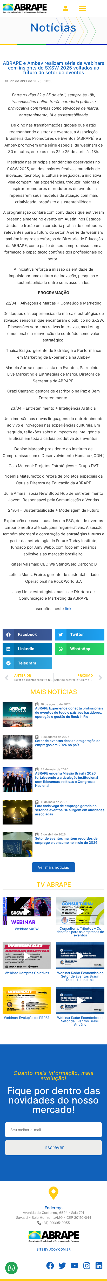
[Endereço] (53, 1193)
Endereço (54, 1207)
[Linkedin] (98, 1265)
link (68, 608)
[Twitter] (62, 1265)
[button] (82, 8)
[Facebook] (50, 1265)
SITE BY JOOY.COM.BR (54, 1249)
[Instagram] (86, 1265)
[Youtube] (74, 1265)
